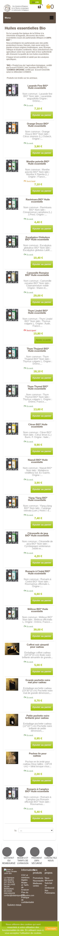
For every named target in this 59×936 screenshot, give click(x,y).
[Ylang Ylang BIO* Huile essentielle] (12, 502)
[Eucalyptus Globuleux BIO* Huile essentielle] (12, 241)
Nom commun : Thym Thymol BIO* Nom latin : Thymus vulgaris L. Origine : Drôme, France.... (37, 398)
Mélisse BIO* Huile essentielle (38, 610)
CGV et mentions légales (25, 877)
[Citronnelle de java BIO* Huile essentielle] (12, 537)
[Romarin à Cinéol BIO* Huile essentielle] (12, 575)
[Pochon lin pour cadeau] (12, 758)
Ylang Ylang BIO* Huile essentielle (37, 498)
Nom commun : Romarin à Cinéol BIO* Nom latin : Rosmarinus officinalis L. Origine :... (37, 583)
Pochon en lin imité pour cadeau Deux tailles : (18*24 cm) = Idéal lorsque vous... (37, 764)
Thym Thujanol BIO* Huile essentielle (38, 349)
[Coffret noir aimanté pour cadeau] (12, 649)
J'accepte (51, 928)
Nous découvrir (49, 879)
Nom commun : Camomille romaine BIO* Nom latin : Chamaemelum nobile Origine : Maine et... (37, 284)
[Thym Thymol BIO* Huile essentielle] (12, 391)
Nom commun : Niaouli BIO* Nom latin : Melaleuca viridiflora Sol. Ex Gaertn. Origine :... (37, 471)
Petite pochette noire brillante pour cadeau (37, 716)
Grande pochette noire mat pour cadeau (37, 681)
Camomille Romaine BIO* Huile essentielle (37, 273)
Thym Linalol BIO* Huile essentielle (38, 311)
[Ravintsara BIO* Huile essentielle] (12, 204)
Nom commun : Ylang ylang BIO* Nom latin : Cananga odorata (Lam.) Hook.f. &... (37, 508)
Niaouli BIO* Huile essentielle (38, 461)
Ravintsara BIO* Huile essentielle (38, 200)
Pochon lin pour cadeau (38, 754)
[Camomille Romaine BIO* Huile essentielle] (12, 277)
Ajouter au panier (41, 115)
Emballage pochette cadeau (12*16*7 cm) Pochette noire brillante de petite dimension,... (37, 727)
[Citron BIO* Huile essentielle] (12, 429)
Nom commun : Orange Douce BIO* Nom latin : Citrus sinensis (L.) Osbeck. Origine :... (37, 135)
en (33, 2)
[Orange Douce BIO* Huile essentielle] (12, 128)
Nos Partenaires (50, 891)
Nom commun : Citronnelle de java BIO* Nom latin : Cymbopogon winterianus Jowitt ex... (37, 545)
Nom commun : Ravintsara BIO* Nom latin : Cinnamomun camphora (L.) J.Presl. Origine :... (37, 211)
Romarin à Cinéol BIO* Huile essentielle (37, 572)
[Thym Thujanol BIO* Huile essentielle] (12, 353)
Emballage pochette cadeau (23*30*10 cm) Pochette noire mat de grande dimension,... (37, 690)
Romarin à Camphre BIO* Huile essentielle (37, 790)
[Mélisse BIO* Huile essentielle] (12, 613)
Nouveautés (38, 881)
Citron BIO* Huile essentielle (37, 425)
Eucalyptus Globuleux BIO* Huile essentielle (37, 238)
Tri (15, 831)
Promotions (38, 878)
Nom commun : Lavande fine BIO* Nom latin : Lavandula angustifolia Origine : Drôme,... (37, 97)
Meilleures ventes (37, 884)
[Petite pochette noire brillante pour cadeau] (12, 720)
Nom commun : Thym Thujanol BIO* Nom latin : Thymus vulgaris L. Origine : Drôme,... (37, 360)
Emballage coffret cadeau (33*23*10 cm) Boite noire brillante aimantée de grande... (37, 655)
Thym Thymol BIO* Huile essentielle (37, 387)
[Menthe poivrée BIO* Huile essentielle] (12, 166)
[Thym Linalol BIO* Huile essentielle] (12, 315)
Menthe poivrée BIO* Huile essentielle (37, 162)
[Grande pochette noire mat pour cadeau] (12, 684)
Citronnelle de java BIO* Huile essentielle (37, 534)
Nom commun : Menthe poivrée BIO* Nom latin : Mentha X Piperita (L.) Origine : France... (37, 173)
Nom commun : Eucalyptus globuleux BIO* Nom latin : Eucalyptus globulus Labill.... (37, 247)
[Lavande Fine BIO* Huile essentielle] (12, 90)
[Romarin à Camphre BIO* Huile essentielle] (12, 793)
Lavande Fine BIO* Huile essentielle (38, 86)
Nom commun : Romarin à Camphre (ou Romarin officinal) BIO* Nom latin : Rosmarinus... (37, 800)
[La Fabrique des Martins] (16, 8)
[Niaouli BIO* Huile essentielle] (12, 464)
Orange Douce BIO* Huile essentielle (38, 124)
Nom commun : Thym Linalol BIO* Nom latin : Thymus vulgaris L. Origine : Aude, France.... (37, 322)
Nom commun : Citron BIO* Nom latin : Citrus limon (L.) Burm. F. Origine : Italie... (37, 434)
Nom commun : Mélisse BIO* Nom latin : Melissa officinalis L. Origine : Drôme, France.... (37, 619)
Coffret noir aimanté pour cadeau (38, 645)
